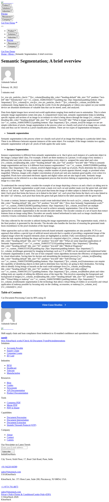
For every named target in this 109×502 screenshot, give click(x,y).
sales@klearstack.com (11, 472)
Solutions (12, 34)
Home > (5, 54)
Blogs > (12, 54)
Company (12, 46)
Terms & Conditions (24, 494)
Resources (12, 43)
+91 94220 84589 (9, 466)
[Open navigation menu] (2, 26)
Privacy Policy (7, 494)
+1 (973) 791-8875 (9, 487)
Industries (12, 37)
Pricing (4, 14)
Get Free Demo (8, 23)
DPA (48, 494)
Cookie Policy (39, 494)
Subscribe (6, 452)
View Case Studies (52, 304)
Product (11, 31)
